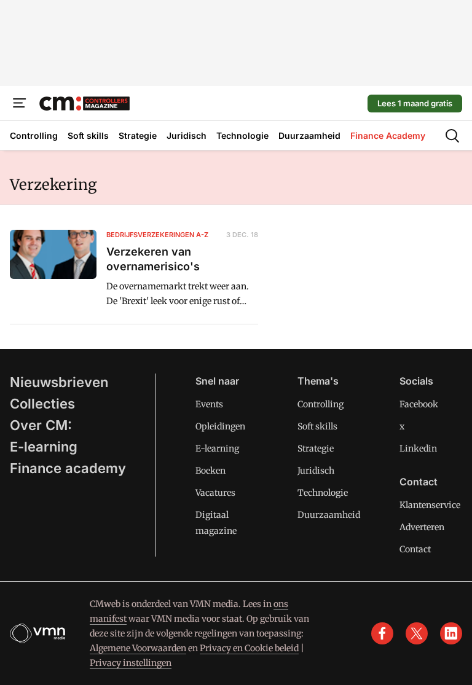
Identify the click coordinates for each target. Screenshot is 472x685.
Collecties (42, 404)
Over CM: (41, 425)
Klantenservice (429, 505)
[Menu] (20, 103)
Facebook (418, 404)
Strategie (315, 448)
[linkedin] (451, 633)
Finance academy (68, 468)
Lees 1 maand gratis (414, 103)
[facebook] (382, 633)
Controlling (320, 404)
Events (209, 404)
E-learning (43, 447)
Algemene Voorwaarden (138, 648)
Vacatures (215, 492)
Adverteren (421, 527)
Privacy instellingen (130, 662)
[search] (452, 135)
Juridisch (315, 470)
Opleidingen (220, 426)
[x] (417, 633)
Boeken (210, 470)
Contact (415, 549)
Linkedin (418, 448)
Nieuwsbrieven (59, 382)
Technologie (322, 492)
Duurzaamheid (328, 514)
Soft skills (317, 426)
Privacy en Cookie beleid (249, 648)
